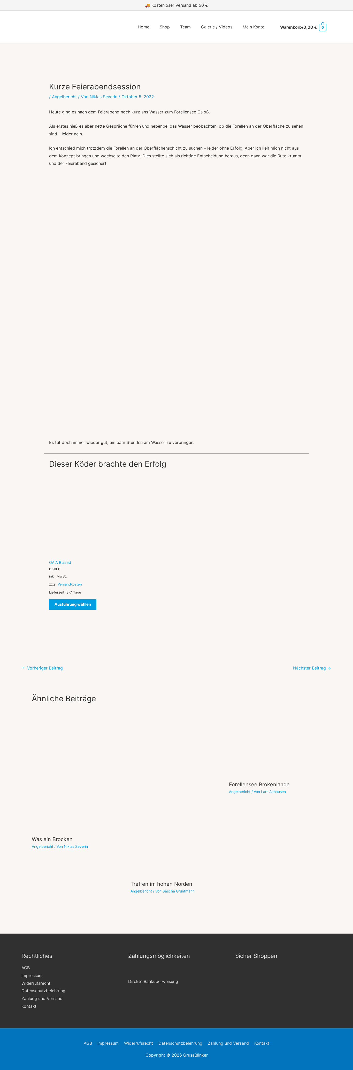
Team (185, 26)
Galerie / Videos (216, 26)
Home (143, 26)
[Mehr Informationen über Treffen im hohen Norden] (177, 793)
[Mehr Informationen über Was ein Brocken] (78, 770)
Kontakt (28, 1006)
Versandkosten (70, 584)
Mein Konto (254, 26)
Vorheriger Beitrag (42, 668)
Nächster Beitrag (312, 668)
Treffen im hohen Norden (161, 884)
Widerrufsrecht (35, 983)
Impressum (32, 975)
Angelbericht (64, 96)
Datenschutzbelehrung (43, 990)
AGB (25, 967)
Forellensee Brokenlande (259, 784)
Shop (165, 26)
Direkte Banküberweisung (153, 981)
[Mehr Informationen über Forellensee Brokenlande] (275, 743)
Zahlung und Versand (42, 998)
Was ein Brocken (52, 839)
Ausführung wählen (73, 604)
